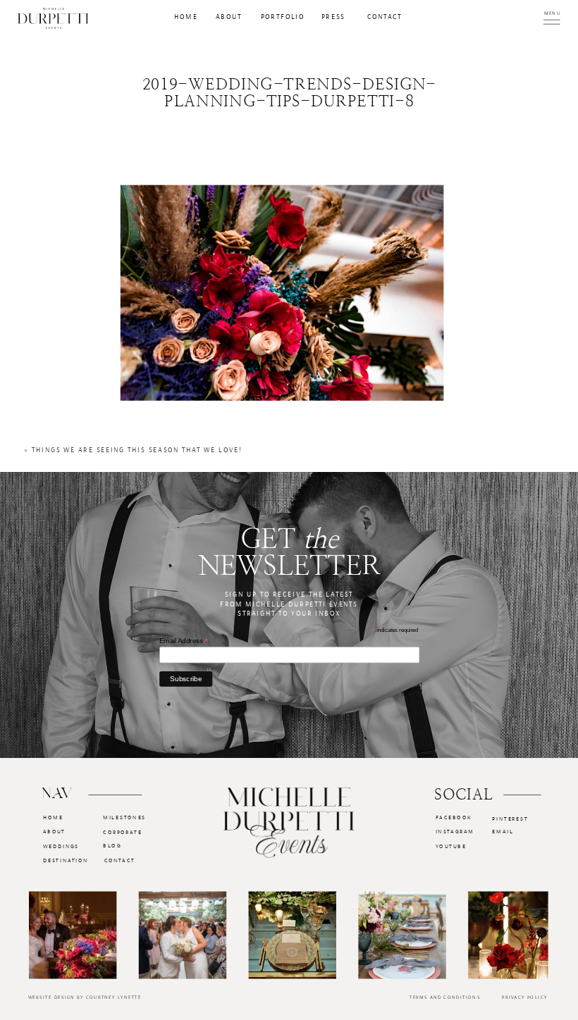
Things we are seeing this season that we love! (137, 450)
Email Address (184, 640)
